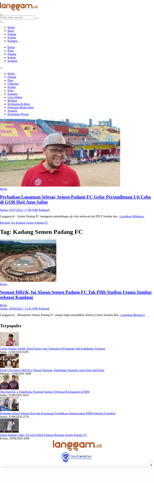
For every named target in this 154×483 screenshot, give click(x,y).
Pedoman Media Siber (21, 107)
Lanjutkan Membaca (132, 216)
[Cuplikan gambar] (9, 345)
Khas (11, 30)
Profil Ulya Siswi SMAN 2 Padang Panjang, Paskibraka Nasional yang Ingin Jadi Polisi (52, 370)
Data (10, 80)
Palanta (12, 34)
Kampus (12, 40)
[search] (1, 14)
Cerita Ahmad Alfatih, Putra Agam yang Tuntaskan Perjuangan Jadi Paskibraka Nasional (52, 348)
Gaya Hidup (15, 97)
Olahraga (13, 83)
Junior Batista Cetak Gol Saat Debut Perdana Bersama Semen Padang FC (43, 435)
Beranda (5, 222)
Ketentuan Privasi (18, 114)
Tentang (12, 110)
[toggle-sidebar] (1, 22)
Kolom (12, 37)
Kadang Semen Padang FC (32, 222)
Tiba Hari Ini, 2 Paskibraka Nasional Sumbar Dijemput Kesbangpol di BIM (44, 391)
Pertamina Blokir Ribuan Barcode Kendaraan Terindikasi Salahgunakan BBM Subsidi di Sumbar (57, 413)
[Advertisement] (77, 475)
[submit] (36, 18)
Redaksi (12, 100)
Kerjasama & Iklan (19, 104)
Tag (13, 222)
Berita (11, 27)
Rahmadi (44, 210)
